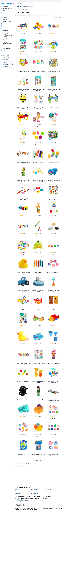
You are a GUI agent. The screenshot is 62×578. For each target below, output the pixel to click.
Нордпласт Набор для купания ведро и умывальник (53, 345)
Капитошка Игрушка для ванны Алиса (53, 363)
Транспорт (5, 13)
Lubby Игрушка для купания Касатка (23, 399)
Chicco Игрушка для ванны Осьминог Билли (23, 72)
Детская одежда (6, 15)
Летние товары (5, 59)
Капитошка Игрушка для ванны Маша (38, 399)
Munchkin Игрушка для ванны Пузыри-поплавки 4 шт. (38, 108)
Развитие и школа (6, 55)
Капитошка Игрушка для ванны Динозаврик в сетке (38, 418)
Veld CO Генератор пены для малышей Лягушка (38, 254)
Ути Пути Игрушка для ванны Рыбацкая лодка (23, 309)
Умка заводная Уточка (23, 345)
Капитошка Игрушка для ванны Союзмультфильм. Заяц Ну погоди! (38, 217)
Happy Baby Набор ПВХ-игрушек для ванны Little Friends (23, 163)
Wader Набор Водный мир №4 (53, 107)
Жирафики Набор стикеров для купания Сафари (23, 327)
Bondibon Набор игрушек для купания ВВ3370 (53, 436)
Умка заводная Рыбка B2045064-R (53, 326)
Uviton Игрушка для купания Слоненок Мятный (23, 418)
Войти (60, 4)
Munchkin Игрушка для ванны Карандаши (38, 273)
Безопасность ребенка (7, 48)
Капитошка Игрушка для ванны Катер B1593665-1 (38, 345)
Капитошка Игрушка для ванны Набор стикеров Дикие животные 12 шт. (53, 199)
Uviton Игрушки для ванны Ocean (38, 198)
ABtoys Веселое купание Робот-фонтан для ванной (23, 144)
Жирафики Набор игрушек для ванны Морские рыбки (23, 217)
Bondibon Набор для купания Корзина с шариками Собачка (53, 126)
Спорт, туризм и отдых (7, 21)
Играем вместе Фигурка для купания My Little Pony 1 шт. (23, 364)
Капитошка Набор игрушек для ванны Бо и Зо (38, 382)
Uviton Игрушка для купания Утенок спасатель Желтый (38, 35)
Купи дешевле (5, 66)
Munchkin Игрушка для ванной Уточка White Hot (23, 273)
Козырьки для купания (34, 493)
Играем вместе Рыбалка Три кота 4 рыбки (23, 90)
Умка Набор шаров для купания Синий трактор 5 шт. (38, 144)
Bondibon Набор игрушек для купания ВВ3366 (23, 436)
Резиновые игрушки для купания (8, 36)
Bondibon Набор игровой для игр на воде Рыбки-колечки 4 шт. (23, 455)
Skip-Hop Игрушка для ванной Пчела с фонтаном (23, 108)
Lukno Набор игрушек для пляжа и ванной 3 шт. (38, 291)
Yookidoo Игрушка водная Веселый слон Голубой (53, 72)
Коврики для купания (6, 42)
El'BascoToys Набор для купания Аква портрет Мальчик (23, 53)
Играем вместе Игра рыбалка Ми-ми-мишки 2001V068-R (23, 199)
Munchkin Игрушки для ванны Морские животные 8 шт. (23, 235)
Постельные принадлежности (8, 8)
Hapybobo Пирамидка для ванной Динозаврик (23, 181)
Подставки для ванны (18, 490)
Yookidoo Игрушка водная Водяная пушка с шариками (38, 53)
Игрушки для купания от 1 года (8, 34)
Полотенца (5, 38)
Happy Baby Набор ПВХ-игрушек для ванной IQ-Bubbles (53, 163)
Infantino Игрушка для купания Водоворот (53, 291)
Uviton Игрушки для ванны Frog (22, 381)
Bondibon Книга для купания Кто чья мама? (38, 455)
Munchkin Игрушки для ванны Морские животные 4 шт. (53, 254)
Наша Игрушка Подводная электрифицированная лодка (53, 400)
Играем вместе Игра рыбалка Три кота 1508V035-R (53, 90)
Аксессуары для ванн (6, 39)
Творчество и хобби (6, 53)
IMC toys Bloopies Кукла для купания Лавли (38, 126)
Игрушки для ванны (6, 31)
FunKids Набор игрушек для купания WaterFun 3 (23, 254)
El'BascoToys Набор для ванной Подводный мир (38, 90)
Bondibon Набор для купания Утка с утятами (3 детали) (38, 436)
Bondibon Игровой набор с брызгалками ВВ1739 (53, 455)
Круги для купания (18, 493)
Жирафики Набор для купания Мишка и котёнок (53, 309)
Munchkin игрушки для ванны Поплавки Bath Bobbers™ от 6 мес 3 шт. (38, 72)
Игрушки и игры (5, 19)
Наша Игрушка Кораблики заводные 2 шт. (38, 327)
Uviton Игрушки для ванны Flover (53, 272)
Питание (4, 26)
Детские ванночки (6, 40)
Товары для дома (6, 57)
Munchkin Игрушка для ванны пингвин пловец (53, 181)
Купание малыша (6, 30)
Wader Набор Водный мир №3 (23, 125)
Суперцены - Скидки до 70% (8, 64)
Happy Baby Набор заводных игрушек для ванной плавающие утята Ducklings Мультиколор (53, 236)
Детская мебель (5, 6)
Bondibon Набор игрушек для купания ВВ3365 (53, 418)
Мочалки (4, 44)
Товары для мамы (6, 50)
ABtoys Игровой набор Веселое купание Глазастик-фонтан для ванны (53, 217)
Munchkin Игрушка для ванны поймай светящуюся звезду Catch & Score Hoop (38, 181)
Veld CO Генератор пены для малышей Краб (38, 309)
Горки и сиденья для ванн (7, 43)
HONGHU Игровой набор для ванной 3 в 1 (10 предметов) (53, 144)
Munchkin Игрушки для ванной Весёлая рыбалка (38, 235)
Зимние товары (5, 23)
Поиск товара (16, 3)
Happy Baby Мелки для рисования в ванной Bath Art (38, 163)
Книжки (4, 51)
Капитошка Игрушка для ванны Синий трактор (23, 291)
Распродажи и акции (6, 62)
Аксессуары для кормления (7, 28)
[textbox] (29, 3)
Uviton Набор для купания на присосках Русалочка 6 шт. (38, 364)
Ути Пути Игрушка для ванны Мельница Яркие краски (53, 382)
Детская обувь (5, 17)
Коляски (4, 10)
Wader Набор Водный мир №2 (21, 499)
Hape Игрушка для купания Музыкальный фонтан (53, 53)
